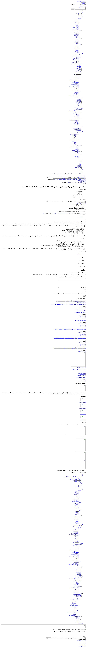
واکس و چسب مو (75, 150)
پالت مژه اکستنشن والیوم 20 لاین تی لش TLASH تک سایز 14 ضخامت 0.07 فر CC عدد (67, 201)
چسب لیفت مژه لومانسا (80, 312)
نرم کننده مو (73, 138)
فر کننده (77, 117)
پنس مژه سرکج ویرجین (80, 320)
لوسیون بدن (76, 93)
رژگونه (77, 25)
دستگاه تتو (77, 124)
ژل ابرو (77, 43)
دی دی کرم (76, 22)
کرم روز (77, 75)
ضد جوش (77, 83)
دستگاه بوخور (76, 123)
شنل (80, 160)
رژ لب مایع (76, 47)
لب (80, 44)
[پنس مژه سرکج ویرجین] (83, 316)
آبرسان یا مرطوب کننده (74, 86)
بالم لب (77, 50)
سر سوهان (79, 66)
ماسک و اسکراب (75, 82)
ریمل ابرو (77, 42)
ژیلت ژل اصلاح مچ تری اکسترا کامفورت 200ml (76, 182)
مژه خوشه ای (78, 101)
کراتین (75, 142)
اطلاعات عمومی (77, 481)
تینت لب (77, 51)
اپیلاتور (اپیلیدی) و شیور (74, 120)
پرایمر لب (77, 45)
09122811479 (83, 419)
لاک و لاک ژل (78, 527)
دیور (80, 162)
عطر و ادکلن (78, 477)
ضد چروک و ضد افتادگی (74, 79)
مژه (83, 177)
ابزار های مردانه (78, 109)
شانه (80, 154)
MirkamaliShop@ (82, 402)
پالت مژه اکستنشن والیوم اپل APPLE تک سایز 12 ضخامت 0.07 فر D (70, 338)
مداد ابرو (77, 41)
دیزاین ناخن (78, 68)
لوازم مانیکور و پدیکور (76, 55)
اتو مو (77, 114)
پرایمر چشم (76, 34)
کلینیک (79, 161)
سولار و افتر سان (75, 89)
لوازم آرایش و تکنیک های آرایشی (74, 478)
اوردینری (79, 165)
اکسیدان (77, 153)
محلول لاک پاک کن (75, 62)
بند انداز (77, 121)
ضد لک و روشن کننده (74, 80)
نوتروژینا (79, 168)
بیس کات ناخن (76, 60)
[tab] (81, 216)
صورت (79, 18)
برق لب (77, 52)
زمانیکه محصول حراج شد (79, 205)
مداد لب (77, 49)
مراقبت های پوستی (77, 480)
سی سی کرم (76, 21)
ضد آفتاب (77, 88)
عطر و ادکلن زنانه (77, 129)
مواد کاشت (79, 69)
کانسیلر (77, 23)
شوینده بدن (76, 92)
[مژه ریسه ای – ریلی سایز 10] (78, 366)
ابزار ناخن (79, 70)
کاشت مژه (68, 213)
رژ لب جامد (76, 46)
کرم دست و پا (76, 94)
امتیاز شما (83, 278)
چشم (80, 30)
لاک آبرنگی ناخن (75, 59)
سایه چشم (76, 31)
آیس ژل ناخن (76, 58)
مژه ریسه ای (78, 102)
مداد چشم (77, 37)
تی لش (84, 183)
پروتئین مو (74, 137)
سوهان (79, 67)
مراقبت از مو (78, 132)
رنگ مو (77, 152)
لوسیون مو (74, 135)
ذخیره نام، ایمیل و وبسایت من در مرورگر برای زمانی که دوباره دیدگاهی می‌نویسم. (68, 293)
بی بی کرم (76, 20)
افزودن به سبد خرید (82, 202)
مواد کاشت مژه (78, 106)
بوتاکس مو (74, 141)
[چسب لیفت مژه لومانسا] (80, 308)
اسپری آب (77, 87)
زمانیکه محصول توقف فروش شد (77, 207)
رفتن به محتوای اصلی (81, 1)
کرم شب (77, 76)
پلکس (75, 143)
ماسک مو (74, 136)
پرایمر (77, 28)
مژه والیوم (79, 105)
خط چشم (77, 33)
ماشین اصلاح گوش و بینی (74, 110)
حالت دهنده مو (78, 145)
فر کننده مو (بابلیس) (77, 112)
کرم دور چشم (76, 77)
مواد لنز (79, 15)
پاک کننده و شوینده (75, 84)
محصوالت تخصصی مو (74, 139)
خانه (85, 177)
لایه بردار (77, 78)
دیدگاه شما (83, 287)
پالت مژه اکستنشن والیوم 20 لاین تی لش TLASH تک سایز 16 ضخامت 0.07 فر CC (70, 179)
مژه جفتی (79, 100)
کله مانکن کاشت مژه (81, 377)
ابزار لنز (79, 14)
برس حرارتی (76, 116)
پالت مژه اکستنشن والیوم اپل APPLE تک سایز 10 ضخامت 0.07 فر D (70, 348)
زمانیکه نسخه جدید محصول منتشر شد (76, 208)
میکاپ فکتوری (78, 167)
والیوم (77, 221)
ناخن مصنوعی (78, 71)
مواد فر (74, 144)
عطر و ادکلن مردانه (77, 128)
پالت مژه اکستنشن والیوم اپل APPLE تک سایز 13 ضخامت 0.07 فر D (70, 329)
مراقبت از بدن (78, 90)
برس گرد (77, 157)
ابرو (80, 38)
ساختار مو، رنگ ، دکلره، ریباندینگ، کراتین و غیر (72, 476)
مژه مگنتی (79, 104)
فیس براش (76, 122)
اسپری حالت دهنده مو (74, 146)
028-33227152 (83, 414)
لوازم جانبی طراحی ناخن (76, 63)
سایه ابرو (77, 39)
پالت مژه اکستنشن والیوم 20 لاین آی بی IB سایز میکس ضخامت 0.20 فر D (68, 304)
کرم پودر (77, 19)
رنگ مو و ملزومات (77, 151)
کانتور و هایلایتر (76, 27)
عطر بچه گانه (78, 130)
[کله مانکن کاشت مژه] (83, 374)
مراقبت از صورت (77, 74)
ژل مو (77, 148)
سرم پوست (76, 85)
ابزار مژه (79, 99)
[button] (82, 307)
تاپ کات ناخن (76, 61)
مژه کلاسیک (78, 103)
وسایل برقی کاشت (77, 54)
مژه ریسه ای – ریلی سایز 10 (79, 369)
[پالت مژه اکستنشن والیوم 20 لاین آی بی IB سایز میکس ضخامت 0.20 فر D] (71, 301)
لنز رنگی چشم (78, 13)
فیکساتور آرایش (75, 29)
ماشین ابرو (76, 111)
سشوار (77, 115)
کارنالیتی (79, 166)
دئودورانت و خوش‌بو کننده (74, 95)
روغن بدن (77, 96)
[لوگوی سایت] (82, 3)
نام (85, 289)
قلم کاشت (79, 64)
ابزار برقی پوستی (77, 118)
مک (80, 164)
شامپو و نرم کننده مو (74, 134)
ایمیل (84, 291)
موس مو (77, 149)
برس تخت (77, 156)
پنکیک (77, 26)
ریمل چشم (76, 35)
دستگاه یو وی (76, 125)
